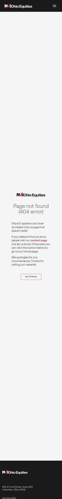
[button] (54, 6)
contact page (38, 240)
